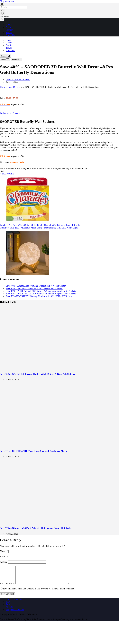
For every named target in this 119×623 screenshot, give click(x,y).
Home (8, 40)
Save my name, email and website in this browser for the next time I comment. (38, 588)
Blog (8, 601)
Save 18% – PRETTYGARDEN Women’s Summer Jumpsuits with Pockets (41, 291)
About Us (10, 50)
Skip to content (7, 1)
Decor (8, 42)
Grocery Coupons (14, 599)
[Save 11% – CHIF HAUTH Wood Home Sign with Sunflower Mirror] (55, 445)
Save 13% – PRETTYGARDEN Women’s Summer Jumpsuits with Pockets (41, 293)
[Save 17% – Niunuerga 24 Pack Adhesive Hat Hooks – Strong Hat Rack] (55, 522)
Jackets (9, 604)
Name (4, 551)
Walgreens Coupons (15, 609)
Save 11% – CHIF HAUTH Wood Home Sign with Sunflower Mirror (34, 451)
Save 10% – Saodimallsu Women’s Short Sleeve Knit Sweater (34, 288)
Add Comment (7, 583)
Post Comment (7, 594)
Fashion (9, 45)
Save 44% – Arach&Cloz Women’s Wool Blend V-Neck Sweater (36, 286)
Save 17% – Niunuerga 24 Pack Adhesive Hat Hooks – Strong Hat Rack (35, 528)
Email (4, 556)
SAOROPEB (7, 173)
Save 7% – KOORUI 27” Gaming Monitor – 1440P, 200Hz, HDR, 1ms (39, 296)
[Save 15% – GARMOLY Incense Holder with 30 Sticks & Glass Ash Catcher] (55, 368)
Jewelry (9, 607)
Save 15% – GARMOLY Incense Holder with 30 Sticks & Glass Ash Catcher (37, 374)
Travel (9, 48)
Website (3, 562)
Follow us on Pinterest (10, 113)
